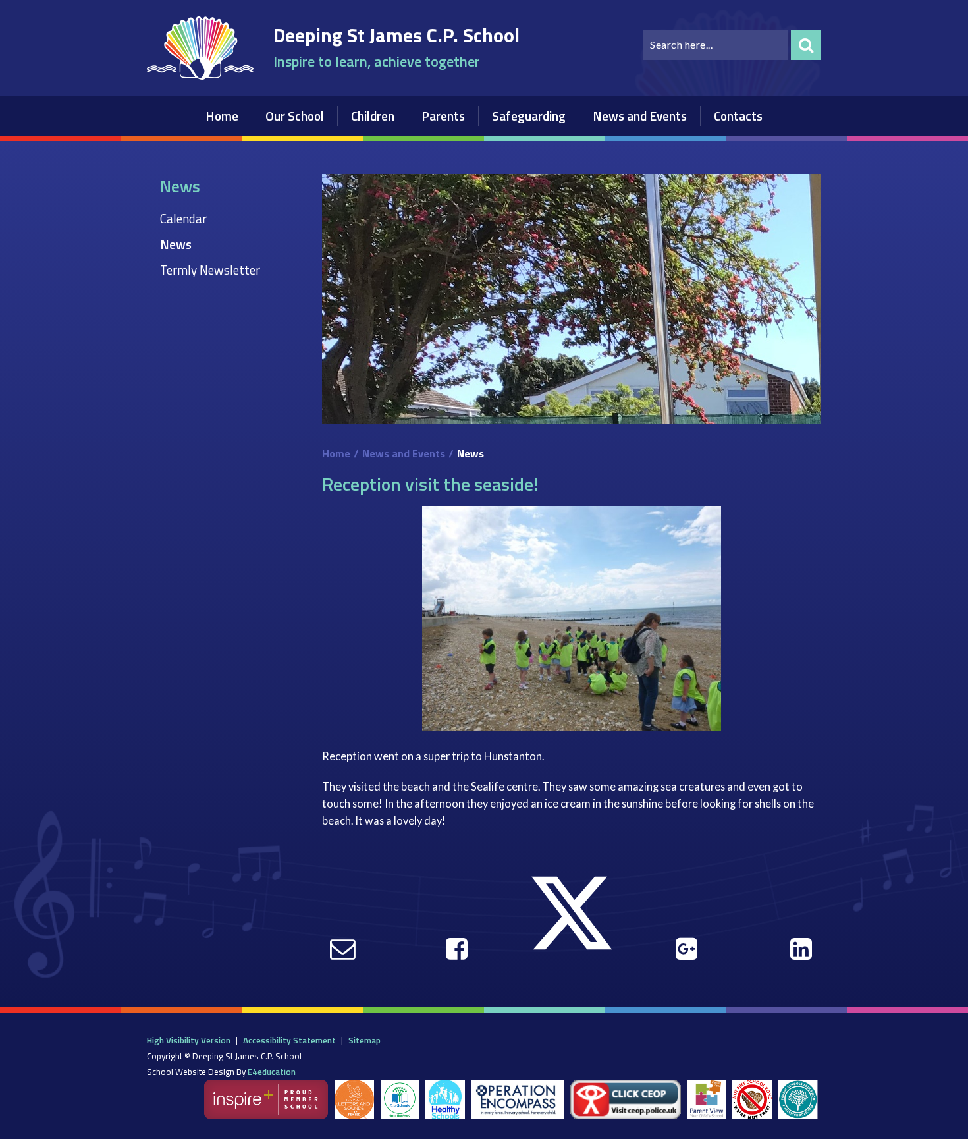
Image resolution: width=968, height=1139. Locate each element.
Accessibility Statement (289, 1040)
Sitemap (364, 1040)
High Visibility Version (188, 1040)
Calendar (183, 218)
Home (336, 453)
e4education (272, 1071)
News (176, 244)
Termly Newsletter (210, 269)
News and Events (403, 453)
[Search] (806, 45)
